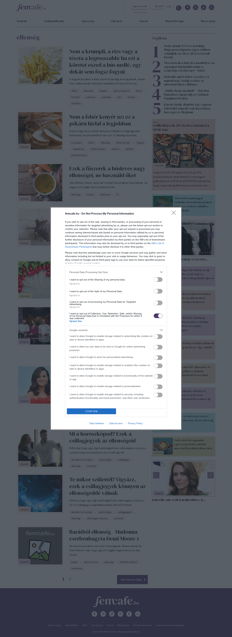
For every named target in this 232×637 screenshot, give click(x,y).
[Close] (175, 214)
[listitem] (116, 272)
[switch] (158, 279)
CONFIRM (91, 411)
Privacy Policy (135, 423)
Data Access (116, 423)
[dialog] (116, 318)
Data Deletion (97, 423)
